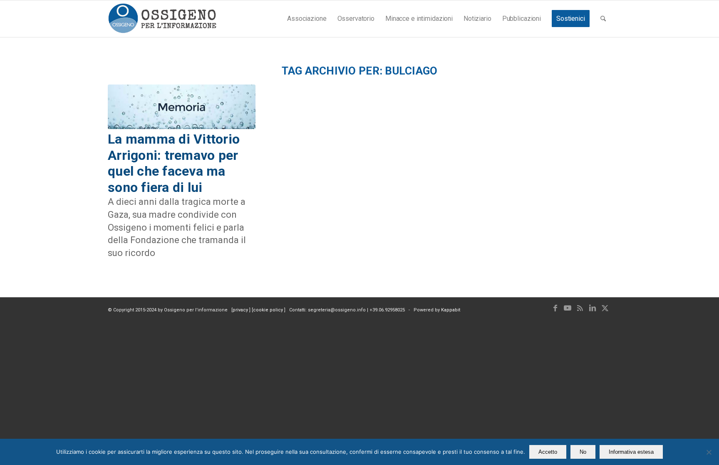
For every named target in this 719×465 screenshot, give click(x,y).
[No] (708, 452)
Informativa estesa (631, 452)
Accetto (547, 452)
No (583, 452)
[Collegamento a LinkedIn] (592, 308)
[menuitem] (307, 18)
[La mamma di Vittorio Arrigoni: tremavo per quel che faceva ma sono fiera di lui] (181, 107)
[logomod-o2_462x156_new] (162, 18)
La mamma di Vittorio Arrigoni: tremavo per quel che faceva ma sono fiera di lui (174, 163)
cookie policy (268, 310)
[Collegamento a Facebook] (555, 308)
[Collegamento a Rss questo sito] (580, 308)
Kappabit (450, 310)
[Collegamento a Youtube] (567, 308)
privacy (241, 310)
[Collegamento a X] (605, 308)
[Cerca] (603, 18)
